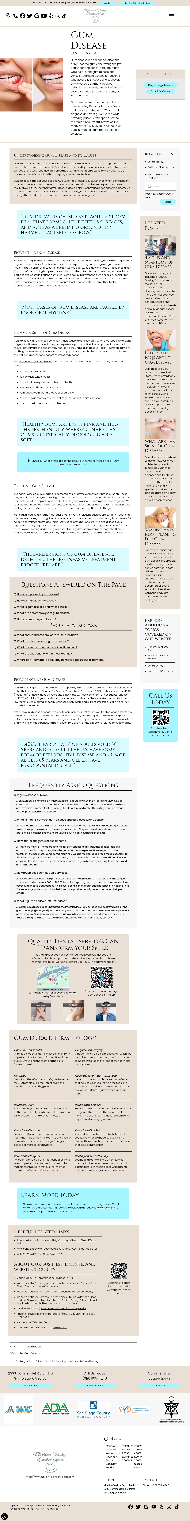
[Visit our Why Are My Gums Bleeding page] (41, 1019)
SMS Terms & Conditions (21, 1509)
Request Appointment (160, 85)
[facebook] (131, 1508)
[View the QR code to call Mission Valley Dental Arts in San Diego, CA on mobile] (160, 725)
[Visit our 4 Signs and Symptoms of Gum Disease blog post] (160, 254)
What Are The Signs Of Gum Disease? (160, 446)
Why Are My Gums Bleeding (158, 657)
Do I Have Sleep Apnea (161, 167)
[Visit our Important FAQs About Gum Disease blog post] (160, 350)
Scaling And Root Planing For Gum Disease (160, 536)
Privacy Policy (41, 1509)
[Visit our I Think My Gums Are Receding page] (73, 1019)
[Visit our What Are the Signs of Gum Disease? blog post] (160, 438)
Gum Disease (34, 1346)
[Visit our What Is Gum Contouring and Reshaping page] (106, 1019)
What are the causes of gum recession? (43, 641)
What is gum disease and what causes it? (44, 607)
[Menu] (172, 16)
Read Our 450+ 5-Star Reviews (137, 3)
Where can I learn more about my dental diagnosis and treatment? (60, 660)
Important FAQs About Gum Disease (158, 357)
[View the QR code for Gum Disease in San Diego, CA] (102, 988)
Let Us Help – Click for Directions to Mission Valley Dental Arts (53, 994)
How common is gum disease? (37, 619)
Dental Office (155, 665)
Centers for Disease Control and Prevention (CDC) (71, 691)
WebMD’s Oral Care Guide (41, 1254)
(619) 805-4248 (145, 15)
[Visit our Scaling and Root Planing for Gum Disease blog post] (160, 527)
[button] (8, 15)
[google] (146, 1508)
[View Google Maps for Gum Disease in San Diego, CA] (53, 990)
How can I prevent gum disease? (38, 594)
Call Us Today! (95, 1376)
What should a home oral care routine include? (47, 635)
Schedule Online (160, 91)
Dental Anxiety (156, 161)
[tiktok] (177, 1508)
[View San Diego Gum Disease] (31, 117)
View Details (45, 1322)
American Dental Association (35, 361)
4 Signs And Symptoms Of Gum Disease (159, 262)
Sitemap (54, 1509)
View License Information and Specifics (63, 1308)
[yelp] (161, 1508)
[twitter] (138, 1508)
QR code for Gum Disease (25, 1353)
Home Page (84, 1248)
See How (107, 3)
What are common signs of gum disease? (44, 613)
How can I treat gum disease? (36, 600)
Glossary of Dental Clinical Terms (77, 1240)
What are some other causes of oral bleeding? (47, 647)
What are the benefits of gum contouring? (44, 653)
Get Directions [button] (30, 1385)
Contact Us (159, 1385)
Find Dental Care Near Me (160, 672)
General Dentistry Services (158, 648)
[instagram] (169, 1508)
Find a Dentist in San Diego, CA (159, 176)
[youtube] (154, 1508)
